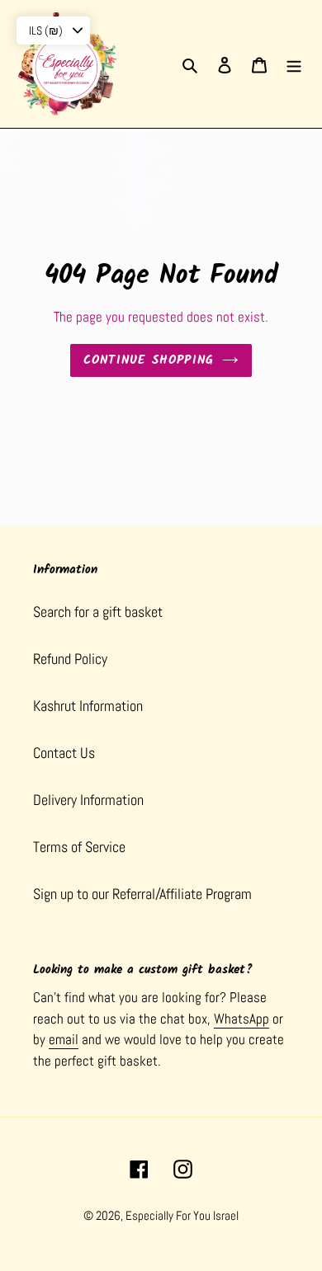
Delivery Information (88, 799)
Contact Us (64, 752)
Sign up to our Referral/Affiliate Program (142, 893)
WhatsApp (241, 1019)
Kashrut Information (88, 705)
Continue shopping (149, 360)
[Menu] (294, 64)
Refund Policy (70, 658)
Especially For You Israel (182, 1215)
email (63, 1039)
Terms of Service (79, 846)
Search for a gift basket (98, 611)
